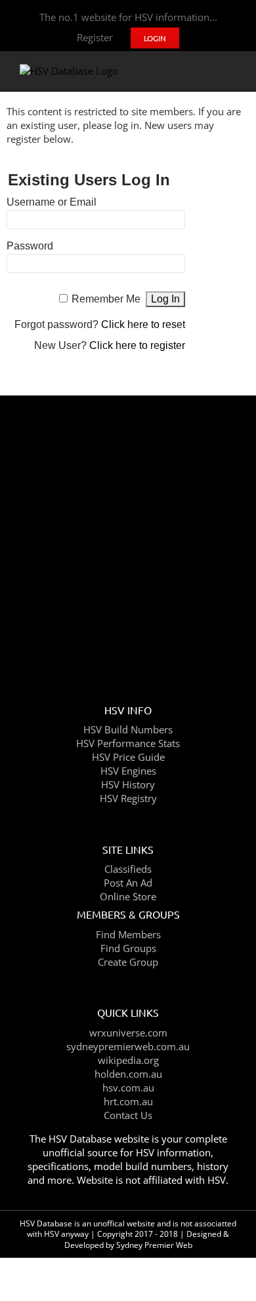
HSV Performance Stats (128, 743)
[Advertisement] (128, 538)
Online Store (128, 896)
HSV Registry (128, 798)
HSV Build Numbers (128, 729)
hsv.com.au (128, 1087)
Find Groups (128, 948)
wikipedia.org (128, 1060)
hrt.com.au (128, 1101)
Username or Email (51, 202)
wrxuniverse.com (128, 1032)
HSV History (128, 784)
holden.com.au (128, 1073)
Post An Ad (128, 882)
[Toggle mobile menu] (231, 71)
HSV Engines (128, 770)
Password (30, 245)
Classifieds (128, 868)
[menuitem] (94, 38)
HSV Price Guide (128, 756)
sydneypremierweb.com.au (128, 1046)
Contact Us (128, 1115)
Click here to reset (143, 324)
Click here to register (137, 345)
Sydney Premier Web (154, 1245)
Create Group (128, 961)
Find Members (128, 934)
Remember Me (106, 298)
